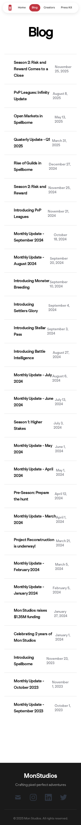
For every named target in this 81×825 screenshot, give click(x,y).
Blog (35, 7)
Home (22, 7)
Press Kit (66, 7)
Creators (49, 7)
